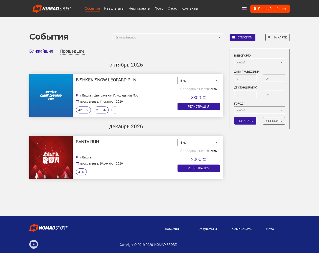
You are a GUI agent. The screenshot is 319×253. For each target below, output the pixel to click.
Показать (245, 121)
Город (238, 103)
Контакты (189, 8)
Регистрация (198, 106)
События (92, 8)
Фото (159, 8)
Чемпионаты (140, 8)
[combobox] (168, 37)
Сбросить (274, 121)
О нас (172, 8)
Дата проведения (247, 71)
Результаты (114, 8)
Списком (245, 37)
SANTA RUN (87, 141)
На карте (279, 37)
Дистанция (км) (245, 87)
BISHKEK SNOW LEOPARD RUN (106, 79)
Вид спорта (242, 55)
